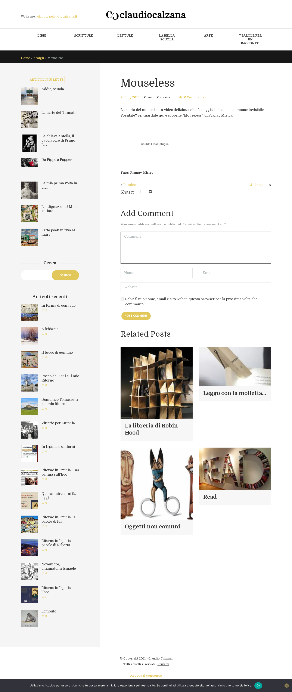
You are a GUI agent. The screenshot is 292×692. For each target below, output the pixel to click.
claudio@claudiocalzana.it (57, 16)
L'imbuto (48, 611)
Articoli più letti (46, 79)
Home (25, 58)
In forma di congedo (58, 306)
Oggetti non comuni (152, 526)
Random (130, 185)
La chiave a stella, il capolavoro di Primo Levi (58, 140)
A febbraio (49, 329)
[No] (287, 685)
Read (210, 497)
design (39, 58)
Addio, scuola (52, 89)
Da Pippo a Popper (56, 160)
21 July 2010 (130, 97)
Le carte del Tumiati (58, 113)
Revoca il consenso (146, 675)
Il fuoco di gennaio (57, 353)
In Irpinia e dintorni (58, 447)
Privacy (163, 664)
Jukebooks (259, 185)
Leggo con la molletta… (234, 393)
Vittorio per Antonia (58, 423)
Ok (258, 685)
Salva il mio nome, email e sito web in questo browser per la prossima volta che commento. (191, 301)
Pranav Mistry (141, 172)
